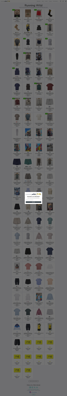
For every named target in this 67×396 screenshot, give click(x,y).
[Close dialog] (41, 192)
